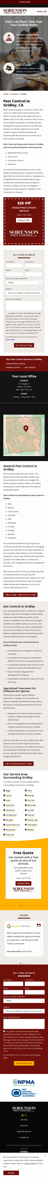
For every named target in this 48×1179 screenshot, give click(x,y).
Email (27, 270)
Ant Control (30, 367)
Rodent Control (13, 367)
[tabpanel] (23, 873)
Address (8, 289)
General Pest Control (16, 363)
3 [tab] (27, 906)
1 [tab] (21, 906)
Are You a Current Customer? (16, 278)
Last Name (29, 262)
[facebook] (22, 1115)
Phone (8, 270)
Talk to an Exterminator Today (18, 763)
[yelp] (25, 1115)
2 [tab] (24, 906)
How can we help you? (14, 299)
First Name (10, 262)
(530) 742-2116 (26, 389)
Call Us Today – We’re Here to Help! (20, 595)
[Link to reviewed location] (24, 926)
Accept (11, 1173)
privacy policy (10, 339)
